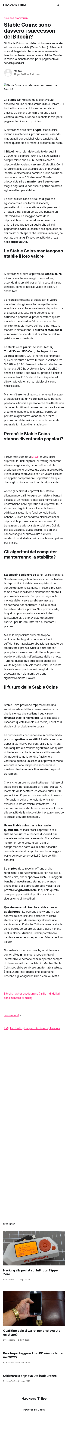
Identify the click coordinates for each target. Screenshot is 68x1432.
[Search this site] (58, 5)
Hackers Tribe (14, 5)
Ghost (41, 1409)
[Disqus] (34, 1083)
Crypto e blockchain (16, 18)
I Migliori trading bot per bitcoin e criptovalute (32, 1028)
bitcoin (35, 456)
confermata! (11, 1015)
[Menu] (63, 5)
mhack (18, 70)
